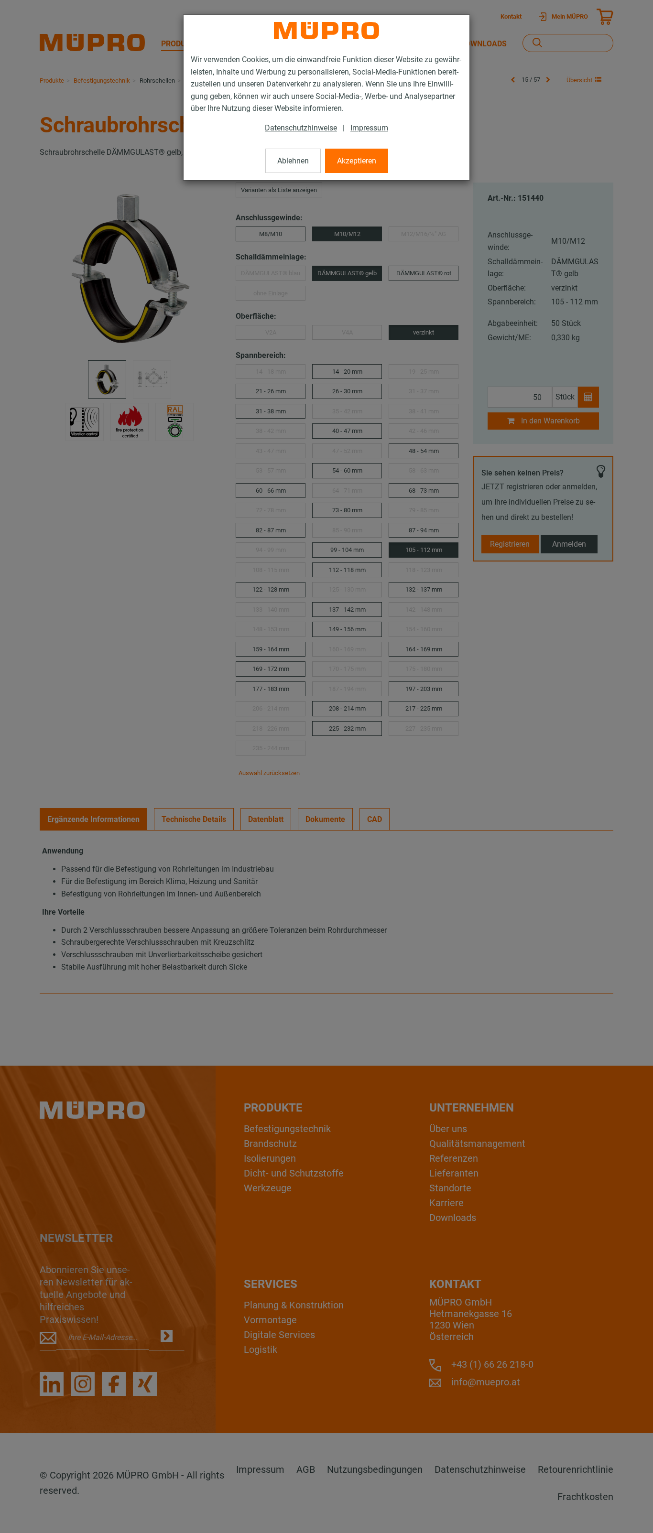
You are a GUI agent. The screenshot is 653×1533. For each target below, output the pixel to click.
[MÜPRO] (326, 30)
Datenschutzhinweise (301, 127)
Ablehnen (293, 160)
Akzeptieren (356, 160)
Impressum (369, 127)
